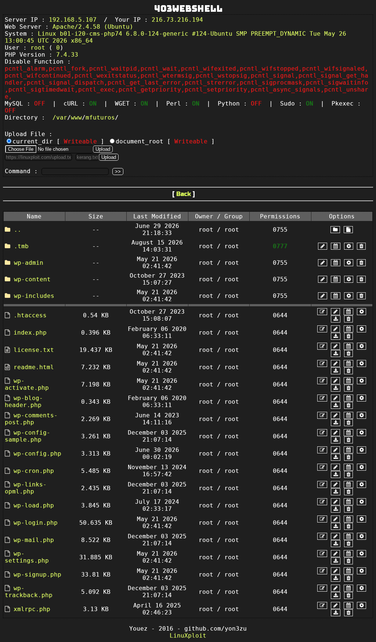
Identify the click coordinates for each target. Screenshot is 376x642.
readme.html (34, 367)
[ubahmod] (348, 246)
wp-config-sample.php (27, 436)
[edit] (322, 311)
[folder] (335, 229)
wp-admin (28, 262)
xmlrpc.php (32, 609)
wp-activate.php (27, 384)
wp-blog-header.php (24, 402)
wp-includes (34, 295)
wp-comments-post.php (31, 419)
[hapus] (361, 246)
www (76, 117)
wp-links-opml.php (26, 488)
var (61, 117)
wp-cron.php (34, 470)
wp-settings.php (27, 557)
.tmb (21, 246)
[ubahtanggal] (335, 246)
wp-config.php (37, 453)
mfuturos (100, 117)
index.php (30, 332)
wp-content (32, 279)
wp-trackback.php (29, 592)
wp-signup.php (37, 574)
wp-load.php (34, 505)
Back (183, 193)
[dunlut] (335, 318)
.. (17, 229)
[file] (348, 229)
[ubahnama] (322, 246)
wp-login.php (36, 522)
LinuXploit (188, 635)
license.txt (34, 349)
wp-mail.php (34, 539)
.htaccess (30, 315)
